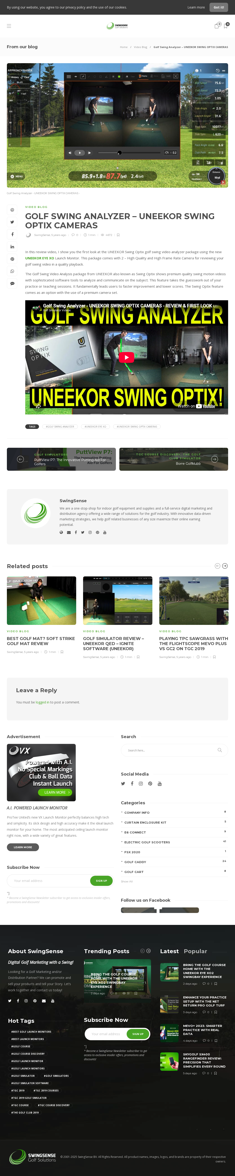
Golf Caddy (175, 861)
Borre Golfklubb (188, 464)
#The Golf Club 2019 (25, 1112)
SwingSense (42, 235)
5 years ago (58, 235)
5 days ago (190, 1073)
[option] (41, 615)
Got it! (219, 7)
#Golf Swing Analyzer (60, 426)
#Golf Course (20, 1046)
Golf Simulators (51, 454)
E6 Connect (175, 832)
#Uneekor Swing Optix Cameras (137, 426)
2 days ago (98, 993)
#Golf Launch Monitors (28, 1068)
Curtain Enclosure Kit (175, 822)
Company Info (175, 812)
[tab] (169, 951)
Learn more (196, 7)
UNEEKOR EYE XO (39, 258)
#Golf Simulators (56, 1075)
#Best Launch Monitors (27, 1039)
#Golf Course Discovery (28, 1053)
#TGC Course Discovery (54, 1105)
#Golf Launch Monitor (27, 1061)
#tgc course (20, 1105)
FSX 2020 (175, 852)
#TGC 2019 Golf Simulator (29, 1097)
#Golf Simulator (23, 1075)
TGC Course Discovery (158, 454)
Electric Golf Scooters (175, 842)
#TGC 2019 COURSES (46, 1090)
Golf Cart (175, 871)
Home (124, 47)
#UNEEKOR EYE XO (95, 426)
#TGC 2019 (17, 1090)
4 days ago (190, 1040)
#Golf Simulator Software (30, 1083)
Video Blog (140, 47)
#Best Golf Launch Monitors (31, 1031)
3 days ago (190, 1012)
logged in (42, 702)
